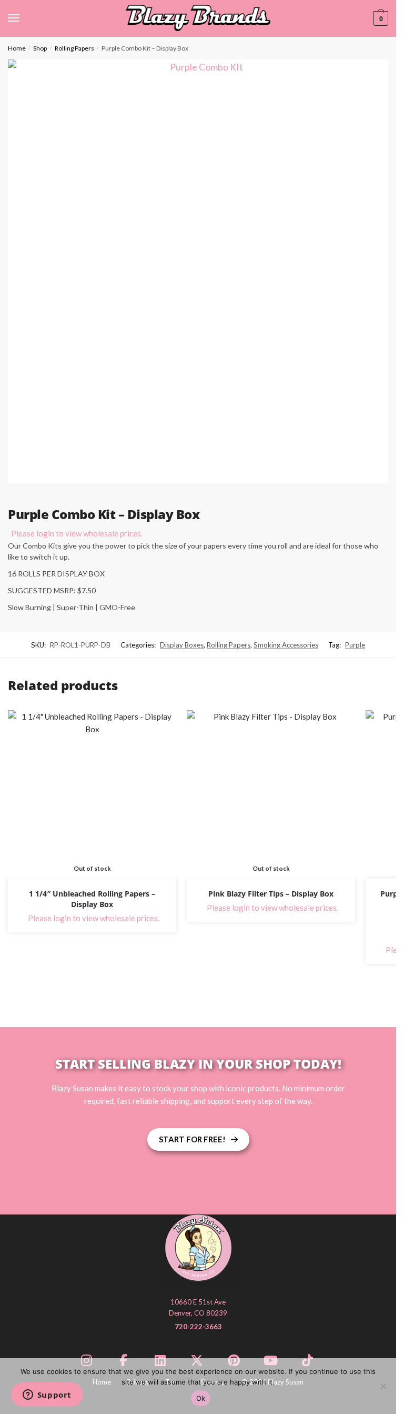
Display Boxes (182, 645)
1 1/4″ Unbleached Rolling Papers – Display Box (92, 899)
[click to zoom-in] (202, 271)
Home (17, 48)
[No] (383, 1386)
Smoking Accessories (286, 645)
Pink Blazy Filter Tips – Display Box (271, 894)
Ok (201, 1398)
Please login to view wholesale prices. (77, 533)
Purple (355, 645)
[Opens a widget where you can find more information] (47, 1395)
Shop (40, 48)
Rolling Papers (74, 48)
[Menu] (23, 18)
